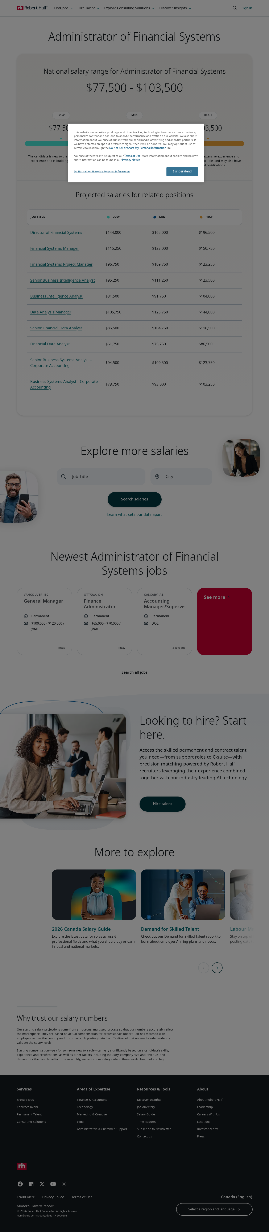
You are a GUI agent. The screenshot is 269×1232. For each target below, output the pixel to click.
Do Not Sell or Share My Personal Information (137, 148)
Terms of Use (132, 156)
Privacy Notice (131, 160)
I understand (182, 171)
